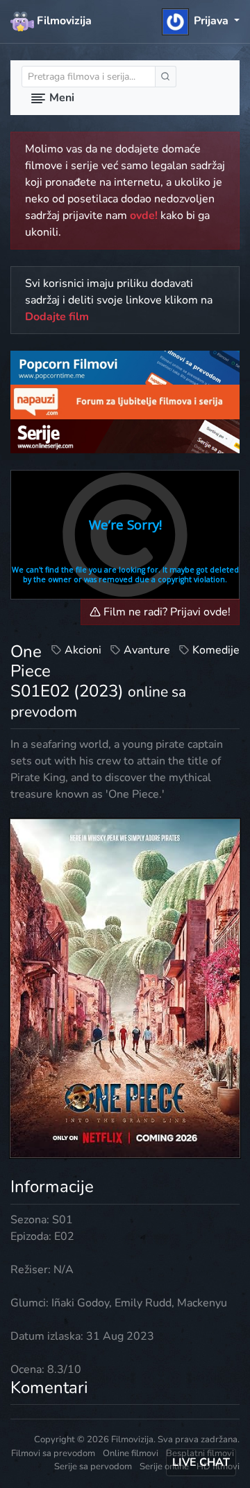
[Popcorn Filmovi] (125, 367)
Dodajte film (57, 316)
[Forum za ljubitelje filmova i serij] (125, 401)
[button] (201, 20)
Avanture (147, 650)
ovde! (144, 215)
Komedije (216, 650)
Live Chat (201, 1462)
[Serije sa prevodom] (125, 435)
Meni (60, 97)
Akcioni (83, 650)
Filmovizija (63, 20)
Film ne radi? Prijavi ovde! (166, 612)
